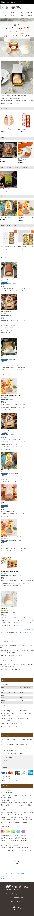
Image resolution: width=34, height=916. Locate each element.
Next (32, 39)
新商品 (21, 15)
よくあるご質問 (20, 897)
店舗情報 (13, 901)
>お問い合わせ (21, 873)
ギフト (21, 12)
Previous (2, 39)
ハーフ (4, 15)
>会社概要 (3, 878)
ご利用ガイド (13, 897)
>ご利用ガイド (12, 873)
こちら (14, 726)
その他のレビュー (28, 629)
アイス (4, 12)
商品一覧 (30, 15)
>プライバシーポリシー (20, 876)
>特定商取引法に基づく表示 (7, 876)
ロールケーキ (30, 12)
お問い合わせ (19, 901)
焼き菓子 (13, 15)
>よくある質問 (4, 873)
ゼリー (12, 12)
